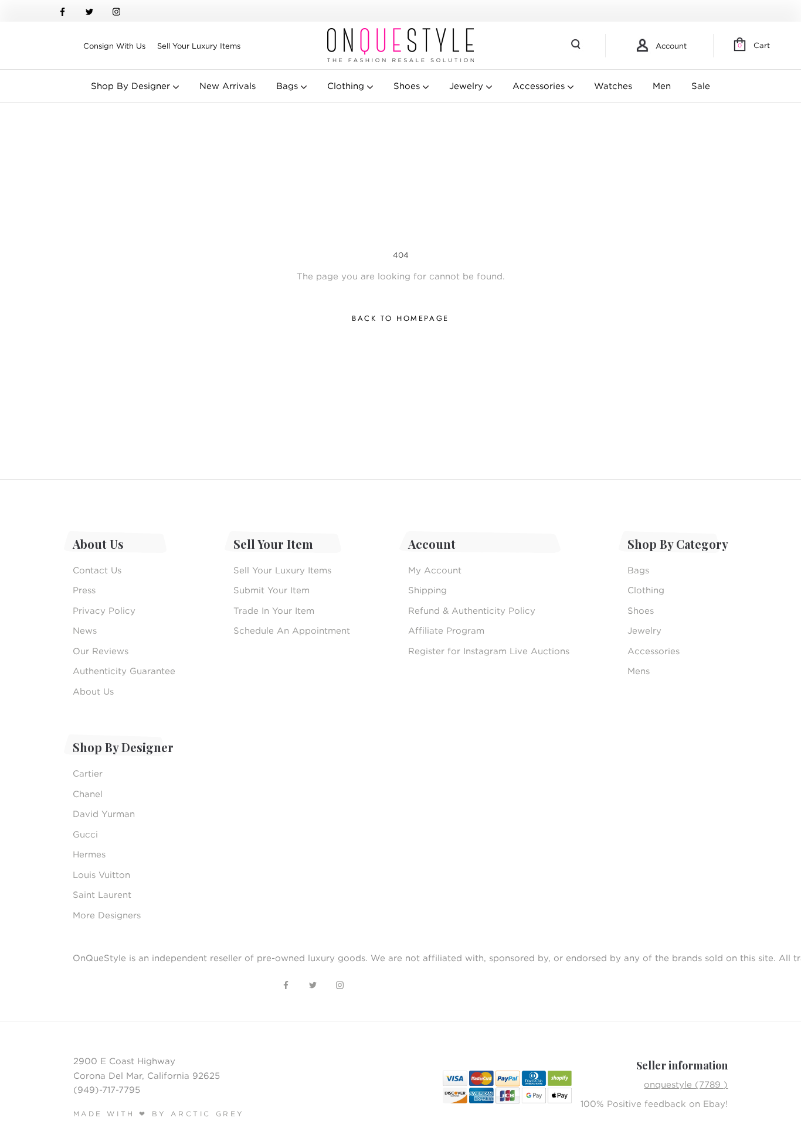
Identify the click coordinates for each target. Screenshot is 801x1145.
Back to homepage (400, 318)
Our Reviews (100, 650)
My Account (434, 570)
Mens (638, 670)
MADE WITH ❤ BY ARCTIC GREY (159, 1113)
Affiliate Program (446, 630)
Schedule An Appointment (291, 630)
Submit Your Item (271, 589)
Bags (288, 85)
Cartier (88, 773)
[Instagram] (116, 11)
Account (671, 46)
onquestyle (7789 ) (686, 1084)
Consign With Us (114, 46)
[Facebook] (62, 11)
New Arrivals (227, 85)
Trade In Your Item (273, 610)
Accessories (540, 85)
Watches (613, 85)
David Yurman (104, 813)
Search (577, 45)
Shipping (427, 589)
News (85, 630)
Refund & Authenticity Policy (471, 610)
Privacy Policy (104, 610)
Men (662, 85)
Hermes (89, 854)
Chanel (88, 793)
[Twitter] (89, 11)
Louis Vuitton (101, 874)
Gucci (85, 834)
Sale (700, 85)
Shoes (408, 85)
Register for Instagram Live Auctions (488, 650)
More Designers (107, 915)
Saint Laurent (102, 894)
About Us (93, 691)
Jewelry (467, 85)
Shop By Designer (132, 85)
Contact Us (97, 570)
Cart (754, 45)
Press (84, 589)
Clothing (347, 85)
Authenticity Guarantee (124, 670)
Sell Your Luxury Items (198, 46)
